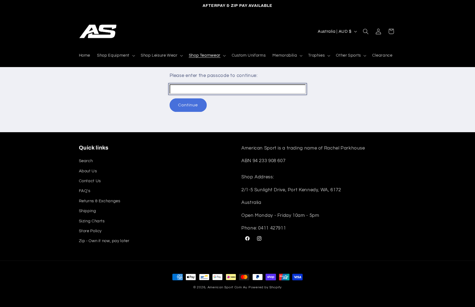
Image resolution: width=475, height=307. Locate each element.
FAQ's (84, 191)
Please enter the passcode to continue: (214, 75)
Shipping (87, 211)
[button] (115, 55)
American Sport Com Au (227, 287)
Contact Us (90, 181)
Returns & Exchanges (99, 201)
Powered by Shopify (265, 287)
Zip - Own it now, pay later (104, 241)
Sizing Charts (92, 221)
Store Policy (90, 231)
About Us (88, 171)
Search (86, 161)
